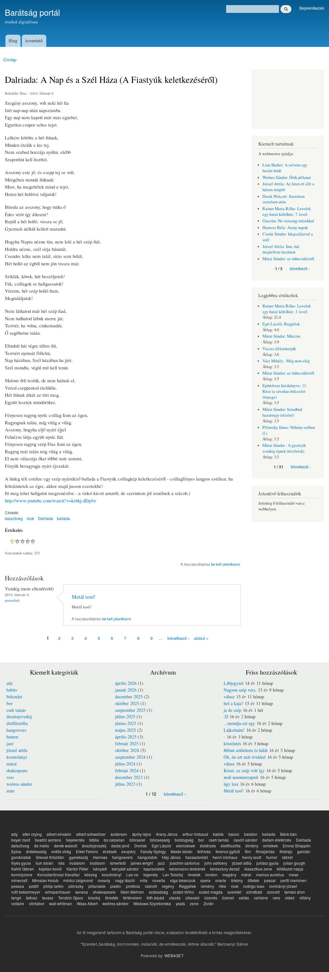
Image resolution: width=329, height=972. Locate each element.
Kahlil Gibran (22, 868)
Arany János (167, 834)
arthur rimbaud (195, 834)
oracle (220, 880)
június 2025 (125, 723)
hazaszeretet (196, 857)
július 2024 (125, 764)
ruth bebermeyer (25, 892)
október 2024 (127, 750)
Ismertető (34, 41)
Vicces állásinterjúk (279, 348)
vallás (244, 897)
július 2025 (125, 716)
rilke (222, 886)
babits (11, 690)
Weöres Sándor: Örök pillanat (286, 177)
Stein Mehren (132, 892)
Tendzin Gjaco (70, 897)
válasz (229, 697)
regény (168, 886)
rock (30, 518)
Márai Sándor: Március (281, 336)
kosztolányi (16, 757)
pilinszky (76, 886)
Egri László (161, 845)
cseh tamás (16, 710)
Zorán (208, 903)
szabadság (158, 892)
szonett (273, 892)
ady (9, 683)
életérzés (208, 845)
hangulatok (147, 857)
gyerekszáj (78, 857)
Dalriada (45, 518)
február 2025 (126, 743)
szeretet (234, 892)
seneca (81, 892)
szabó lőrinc (183, 892)
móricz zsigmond (78, 880)
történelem (132, 897)
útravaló (192, 897)
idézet (287, 857)
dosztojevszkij (19, 716)
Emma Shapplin (297, 845)
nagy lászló (125, 880)
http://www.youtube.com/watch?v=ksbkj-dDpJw (50, 500)
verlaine (261, 897)
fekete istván (181, 851)
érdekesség (36, 851)
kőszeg (90, 874)
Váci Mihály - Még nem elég (286, 361)
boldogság (184, 840)
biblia (94, 840)
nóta (143, 880)
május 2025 (125, 730)
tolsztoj (94, 897)
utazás (175, 897)
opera (205, 880)
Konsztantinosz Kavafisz (58, 874)
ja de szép (232, 710)
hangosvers (16, 730)
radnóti (151, 886)
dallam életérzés (276, 840)
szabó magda (211, 892)
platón (115, 886)
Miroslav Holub (45, 880)
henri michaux (225, 857)
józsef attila (16, 750)
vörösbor (36, 903)
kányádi (100, 868)
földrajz (286, 851)
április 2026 (126, 683)
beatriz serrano (48, 840)
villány (305, 897)
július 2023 (125, 784)
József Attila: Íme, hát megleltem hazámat (280, 249)
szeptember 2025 (130, 710)
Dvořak (140, 845)
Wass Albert (87, 903)
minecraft (19, 880)
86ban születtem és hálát (246, 750)
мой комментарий (241, 777)
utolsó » (201, 638)
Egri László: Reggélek (281, 324)
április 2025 (126, 737)
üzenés (210, 897)
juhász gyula (267, 863)
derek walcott (65, 845)
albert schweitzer (91, 834)
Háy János (171, 857)
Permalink (12, 600)
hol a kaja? (233, 703)
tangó (16, 897)
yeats (180, 903)
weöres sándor (19, 784)
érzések (110, 851)
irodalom (77, 863)
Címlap (9, 60)
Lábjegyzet (234, 683)
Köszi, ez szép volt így (244, 770)
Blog (13, 41)
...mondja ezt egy (239, 723)
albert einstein (59, 834)
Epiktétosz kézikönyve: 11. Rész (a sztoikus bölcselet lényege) (284, 391)
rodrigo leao (253, 886)
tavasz (47, 897)
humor (12, 737)
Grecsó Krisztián (50, 857)
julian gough (294, 863)
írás (61, 863)
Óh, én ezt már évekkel (245, 757)
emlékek (270, 845)
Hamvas (100, 857)
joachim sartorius (185, 863)
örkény (237, 880)
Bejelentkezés (311, 8)
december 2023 (129, 777)
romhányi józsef (283, 886)
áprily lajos (141, 834)
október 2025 (127, 703)
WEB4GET (173, 955)
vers (10, 777)
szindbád (254, 892)
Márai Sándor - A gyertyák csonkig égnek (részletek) (284, 448)
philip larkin (53, 886)
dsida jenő (120, 845)
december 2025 (129, 697)
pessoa (17, 886)
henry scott (251, 857)
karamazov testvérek (187, 868)
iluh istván (44, 863)
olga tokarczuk (182, 880)
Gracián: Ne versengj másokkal (288, 221)
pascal (270, 880)
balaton (250, 834)
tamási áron (294, 892)
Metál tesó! (83, 596)
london (211, 874)
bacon (233, 834)
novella (158, 880)
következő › (178, 638)
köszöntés (232, 743)
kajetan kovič (50, 868)
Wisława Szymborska (152, 903)
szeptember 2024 (130, 757)
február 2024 (126, 770)
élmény (251, 845)
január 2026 (126, 690)
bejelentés (75, 840)
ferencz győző (228, 851)
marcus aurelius (270, 874)
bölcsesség (160, 840)
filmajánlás (265, 851)
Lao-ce (132, 874)
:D (226, 716)
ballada (63, 518)
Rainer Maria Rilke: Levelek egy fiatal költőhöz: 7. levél (286, 211)
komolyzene (21, 874)
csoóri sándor (245, 840)
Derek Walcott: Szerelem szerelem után (283, 199)
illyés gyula (21, 863)
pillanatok (96, 886)
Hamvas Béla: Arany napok (285, 227)
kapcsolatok (154, 868)
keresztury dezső (225, 868)
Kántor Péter (77, 868)
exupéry (128, 851)
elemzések (185, 845)
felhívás (204, 851)
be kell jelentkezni (225, 564)
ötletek (253, 880)
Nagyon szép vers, (240, 690)
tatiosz (31, 897)
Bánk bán (288, 834)
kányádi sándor (125, 868)
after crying (32, 834)
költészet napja (290, 868)
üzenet (228, 897)
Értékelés (13, 530)
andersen (119, 834)
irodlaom (97, 863)
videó (290, 897)
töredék (111, 897)
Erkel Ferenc (87, 851)
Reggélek (187, 886)
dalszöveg (14, 518)
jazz (9, 743)
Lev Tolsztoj (173, 874)
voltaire (17, 903)
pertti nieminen (293, 880)
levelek (194, 874)
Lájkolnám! (234, 730)
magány (229, 874)
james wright (142, 863)
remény (207, 886)
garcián (303, 851)
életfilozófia (17, 723)
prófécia (133, 886)
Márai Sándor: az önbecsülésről (288, 258)
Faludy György (153, 851)
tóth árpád (155, 897)
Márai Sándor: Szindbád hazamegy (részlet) (282, 412)
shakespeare (17, 770)
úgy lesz (231, 784)
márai (11, 764)
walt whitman (60, 903)
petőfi (34, 886)
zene (10, 791)
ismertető (118, 863)
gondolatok (21, 857)
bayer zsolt (20, 840)
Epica (16, 851)
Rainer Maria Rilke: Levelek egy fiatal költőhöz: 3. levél (286, 308)
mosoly (104, 880)
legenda (150, 874)
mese (293, 874)
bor (9, 703)
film (248, 851)
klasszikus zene (258, 868)
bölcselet (14, 697)
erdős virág (61, 851)
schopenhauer (57, 892)
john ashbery (215, 863)
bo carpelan (114, 840)
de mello (41, 845)
